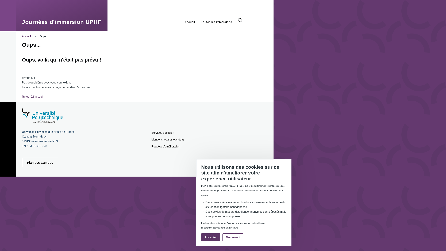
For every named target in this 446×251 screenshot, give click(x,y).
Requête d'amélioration (165, 146)
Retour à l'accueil (32, 96)
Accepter (211, 237)
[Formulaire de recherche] (240, 20)
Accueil (26, 36)
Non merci (233, 237)
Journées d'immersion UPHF (61, 22)
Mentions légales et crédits (167, 139)
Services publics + (162, 132)
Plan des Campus (40, 162)
